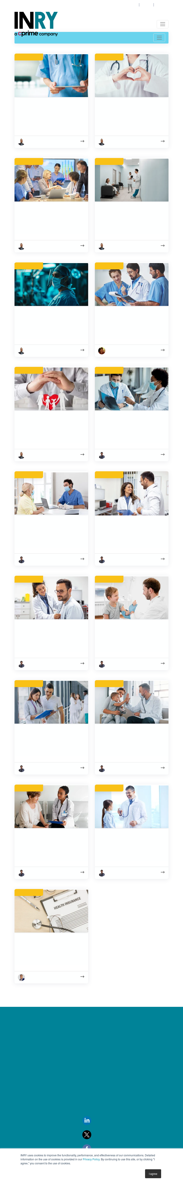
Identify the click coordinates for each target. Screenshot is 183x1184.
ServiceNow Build (94, 1066)
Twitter (96, 1134)
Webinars (22, 1141)
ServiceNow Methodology (102, 1088)
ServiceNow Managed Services (106, 1055)
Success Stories (27, 1119)
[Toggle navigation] (162, 24)
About (20, 1044)
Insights (21, 1032)
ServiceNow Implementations (104, 1044)
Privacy (21, 1088)
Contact (145, 5)
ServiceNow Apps (95, 1076)
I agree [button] (153, 1174)
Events (20, 1076)
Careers (161, 5)
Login (132, 5)
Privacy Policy (91, 1159)
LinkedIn (98, 1120)
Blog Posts (23, 1130)
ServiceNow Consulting (99, 1032)
